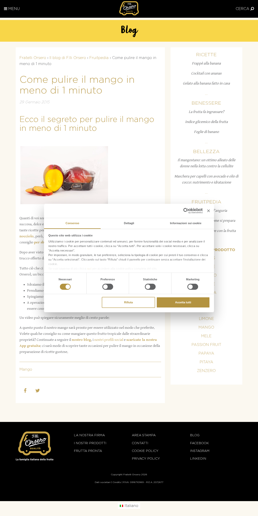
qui (89, 268)
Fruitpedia (206, 202)
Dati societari (102, 482)
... (206, 94)
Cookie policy (145, 450)
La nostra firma (89, 435)
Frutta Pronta (88, 450)
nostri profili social (108, 340)
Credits (117, 482)
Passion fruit (206, 345)
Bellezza (206, 151)
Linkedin (198, 458)
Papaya (206, 353)
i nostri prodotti (90, 443)
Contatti (140, 443)
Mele (206, 336)
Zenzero (206, 371)
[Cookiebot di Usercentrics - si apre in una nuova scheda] (186, 211)
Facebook (199, 443)
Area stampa (144, 435)
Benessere (206, 103)
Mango (25, 369)
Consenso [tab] (72, 223)
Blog (194, 435)
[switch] (107, 287)
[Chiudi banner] (208, 210)
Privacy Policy (146, 458)
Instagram (199, 450)
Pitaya (206, 362)
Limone (206, 319)
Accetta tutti (183, 302)
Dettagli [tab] (129, 223)
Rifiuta (128, 302)
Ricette (206, 54)
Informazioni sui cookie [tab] (185, 223)
